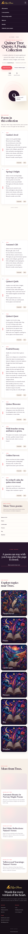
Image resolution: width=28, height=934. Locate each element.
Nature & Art (4, 517)
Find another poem (14, 931)
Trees (17, 37)
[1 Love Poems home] (7, 2)
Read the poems (7, 67)
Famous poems (4, 909)
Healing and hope (19, 909)
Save (25, 162)
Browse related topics (20, 67)
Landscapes (4, 524)
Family (4, 24)
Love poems (5, 12)
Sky (2, 531)
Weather (3, 534)
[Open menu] (25, 2)
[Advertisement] (14, 223)
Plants (2, 520)
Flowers (3, 527)
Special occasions (5, 920)
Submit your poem (7, 28)
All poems (5, 8)
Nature (4, 20)
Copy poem (19, 162)
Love (16, 907)
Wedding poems (4, 922)
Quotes (3, 912)
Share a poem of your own (14, 565)
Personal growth (7, 16)
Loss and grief (18, 912)
